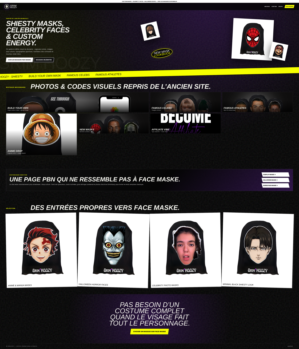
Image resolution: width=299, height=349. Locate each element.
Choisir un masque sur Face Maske (149, 331)
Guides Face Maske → (270, 185)
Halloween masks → (270, 180)
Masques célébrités (44, 60)
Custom (274, 6)
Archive (267, 6)
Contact (290, 346)
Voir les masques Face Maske (19, 60)
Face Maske (289, 6)
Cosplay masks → (269, 174)
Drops (281, 6)
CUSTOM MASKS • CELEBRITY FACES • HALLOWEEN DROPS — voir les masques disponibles (149, 1)
